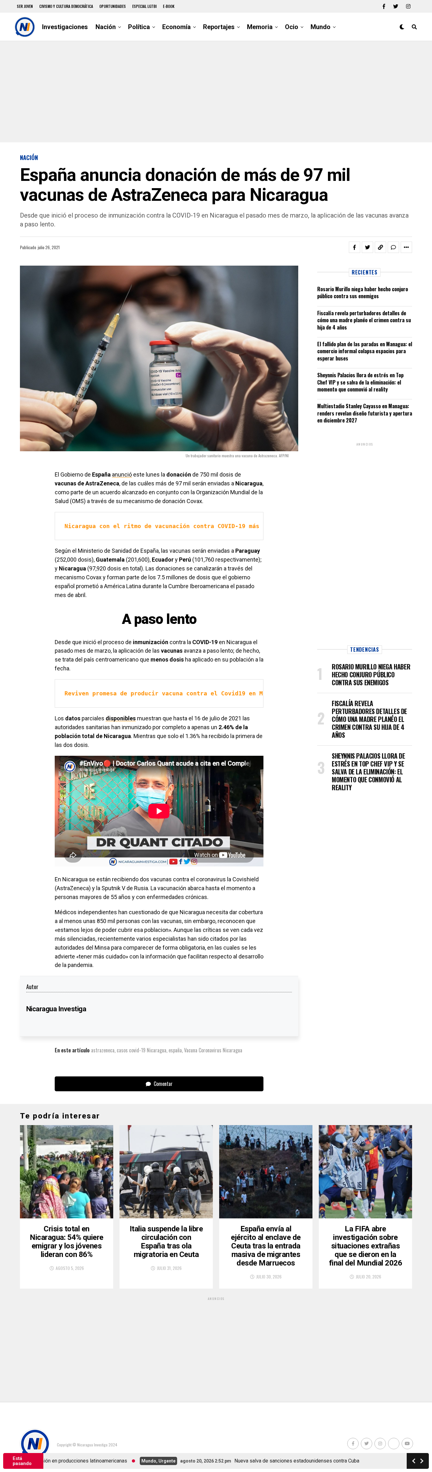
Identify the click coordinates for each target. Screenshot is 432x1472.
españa (175, 1050)
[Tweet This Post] (367, 247)
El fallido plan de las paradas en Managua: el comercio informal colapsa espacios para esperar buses (364, 351)
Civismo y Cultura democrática (66, 6)
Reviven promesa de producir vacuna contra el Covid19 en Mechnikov (178, 693)
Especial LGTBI (144, 6)
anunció (122, 474)
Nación (106, 27)
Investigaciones (65, 27)
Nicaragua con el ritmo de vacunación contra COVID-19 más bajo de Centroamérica (200, 526)
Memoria (260, 27)
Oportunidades (112, 6)
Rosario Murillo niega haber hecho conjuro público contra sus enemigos (362, 292)
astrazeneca (102, 1050)
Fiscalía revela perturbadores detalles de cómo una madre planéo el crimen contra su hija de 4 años (364, 320)
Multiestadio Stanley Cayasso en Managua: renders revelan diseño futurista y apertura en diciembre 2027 (364, 413)
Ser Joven (25, 6)
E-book (169, 6)
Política (139, 27)
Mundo (320, 27)
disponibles (121, 718)
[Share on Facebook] (354, 247)
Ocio (291, 27)
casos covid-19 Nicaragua (141, 1050)
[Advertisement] (216, 91)
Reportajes (219, 27)
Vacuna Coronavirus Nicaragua (213, 1050)
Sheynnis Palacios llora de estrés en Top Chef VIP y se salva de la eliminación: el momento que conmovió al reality (360, 382)
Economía (176, 27)
